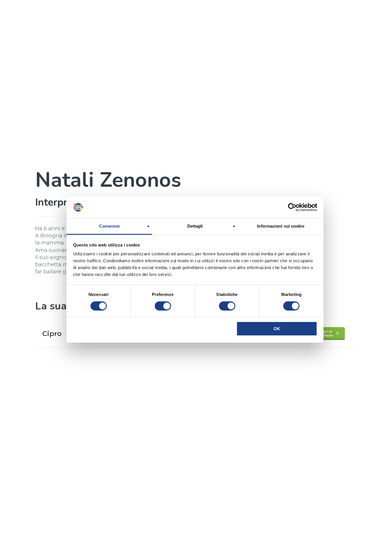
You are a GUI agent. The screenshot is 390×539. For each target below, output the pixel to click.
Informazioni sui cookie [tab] (280, 226)
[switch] (163, 306)
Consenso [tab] (109, 226)
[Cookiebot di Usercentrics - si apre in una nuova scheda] (292, 207)
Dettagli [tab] (195, 226)
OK (277, 328)
